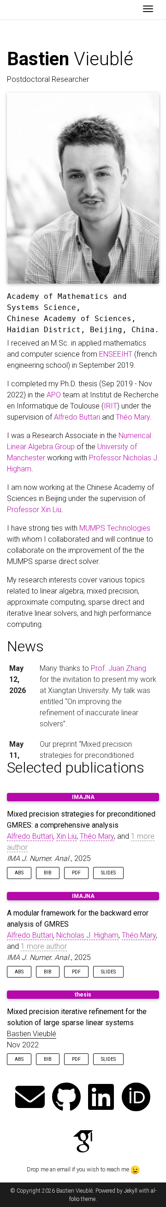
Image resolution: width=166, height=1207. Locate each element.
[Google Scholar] (83, 1142)
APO (54, 394)
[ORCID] (136, 1098)
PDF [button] (76, 873)
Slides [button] (108, 873)
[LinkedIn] (101, 1098)
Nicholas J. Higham (87, 935)
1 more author (44, 946)
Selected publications (75, 767)
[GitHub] (66, 1098)
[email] (30, 1098)
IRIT (110, 406)
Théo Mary (133, 417)
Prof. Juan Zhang (118, 668)
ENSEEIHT (115, 354)
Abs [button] (19, 873)
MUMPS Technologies (114, 528)
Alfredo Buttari (77, 417)
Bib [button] (48, 873)
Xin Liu (66, 836)
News (25, 646)
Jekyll (130, 1191)
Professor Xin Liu (34, 509)
